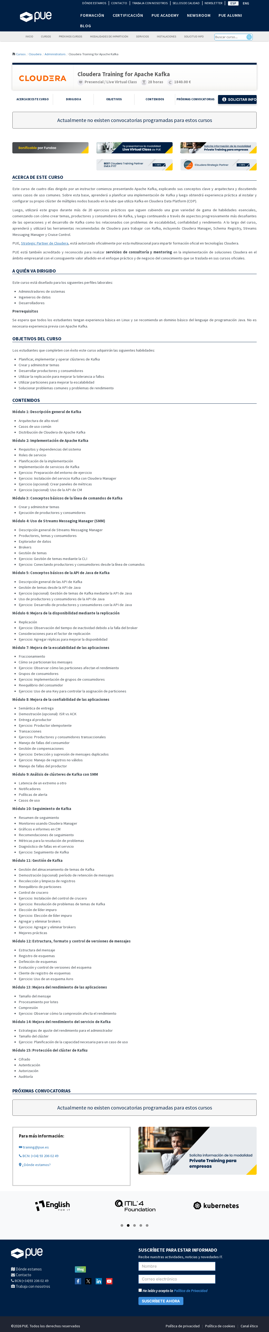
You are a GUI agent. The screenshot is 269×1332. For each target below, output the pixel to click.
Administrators (55, 54)
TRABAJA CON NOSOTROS (150, 3)
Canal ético (249, 1326)
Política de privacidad (183, 1326)
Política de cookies (220, 1326)
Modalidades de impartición (109, 36)
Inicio (29, 36)
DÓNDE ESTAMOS (94, 3)
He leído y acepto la (175, 1290)
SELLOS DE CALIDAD (186, 3)
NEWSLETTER (213, 3)
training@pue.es (35, 1147)
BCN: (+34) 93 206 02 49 (40, 1155)
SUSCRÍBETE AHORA (161, 1301)
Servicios (142, 36)
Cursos (46, 36)
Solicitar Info (242, 99)
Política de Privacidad (191, 1290)
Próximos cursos (70, 36)
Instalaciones (166, 36)
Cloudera (35, 54)
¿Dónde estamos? (36, 1164)
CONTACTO (119, 3)
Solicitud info (194, 36)
